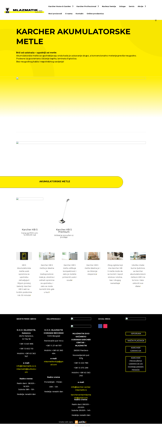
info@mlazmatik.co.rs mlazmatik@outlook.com (26, 369)
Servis (131, 6)
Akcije (140, 6)
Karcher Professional (86, 6)
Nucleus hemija (109, 6)
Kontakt (79, 14)
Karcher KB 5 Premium (64, 230)
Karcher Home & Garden (59, 6)
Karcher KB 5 (29, 229)
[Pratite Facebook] (100, 326)
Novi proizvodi (55, 14)
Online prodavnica (95, 14)
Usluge (122, 6)
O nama (68, 14)
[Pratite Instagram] (105, 326)
